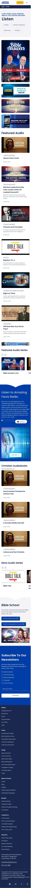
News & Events (6, 778)
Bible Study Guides (6, 758)
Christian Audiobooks (19, 25)
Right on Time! (9, 293)
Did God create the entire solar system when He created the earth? (13, 190)
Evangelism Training (7, 767)
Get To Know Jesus (6, 829)
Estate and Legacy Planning (9, 807)
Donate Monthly (5, 801)
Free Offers (4, 722)
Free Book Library (6, 770)
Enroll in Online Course (9, 618)
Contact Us (5, 815)
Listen (3, 730)
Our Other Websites (7, 846)
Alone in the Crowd (11, 158)
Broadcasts (4, 713)
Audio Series (7, 30)
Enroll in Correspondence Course (12, 624)
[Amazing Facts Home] (6, 2)
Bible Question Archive (9, 184)
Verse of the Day (8, 683)
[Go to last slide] (2, 355)
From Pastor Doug (9, 674)
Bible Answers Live (10, 373)
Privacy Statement (19, 877)
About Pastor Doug (6, 837)
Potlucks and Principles (13, 227)
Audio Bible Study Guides (8, 739)
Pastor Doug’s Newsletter (8, 790)
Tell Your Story (5, 818)
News (2, 784)
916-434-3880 (5, 865)
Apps (2, 725)
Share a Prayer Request (8, 821)
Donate (20, 2)
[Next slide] (5, 355)
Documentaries (5, 719)
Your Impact (4, 809)
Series (3, 716)
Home (2, 6)
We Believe (4, 840)
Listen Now (14, 455)
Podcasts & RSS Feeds (7, 744)
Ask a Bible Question (7, 823)
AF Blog (3, 787)
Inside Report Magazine (8, 793)
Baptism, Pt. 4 (9, 260)
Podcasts (17, 30)
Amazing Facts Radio (7, 733)
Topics (3, 773)
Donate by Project (6, 804)
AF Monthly (7, 680)
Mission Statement (6, 843)
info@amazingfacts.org (9, 862)
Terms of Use (7, 877)
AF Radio (6, 25)
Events (3, 781)
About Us (4, 835)
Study (3, 750)
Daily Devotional (8, 672)
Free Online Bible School (8, 764)
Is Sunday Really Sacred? (13, 523)
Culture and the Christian (13, 552)
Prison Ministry (5, 849)
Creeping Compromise (9, 224)
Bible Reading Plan (9, 677)
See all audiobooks (6, 469)
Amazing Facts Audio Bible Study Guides (13, 290)
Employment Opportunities (9, 826)
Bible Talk (6, 257)
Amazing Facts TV (6, 710)
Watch (3, 707)
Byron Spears (7, 323)
